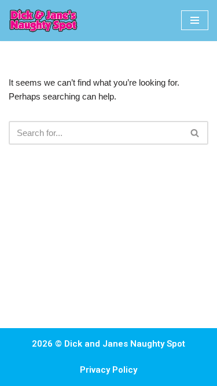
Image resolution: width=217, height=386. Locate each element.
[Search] (195, 133)
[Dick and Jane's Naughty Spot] (43, 20)
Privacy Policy (108, 370)
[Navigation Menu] (194, 20)
